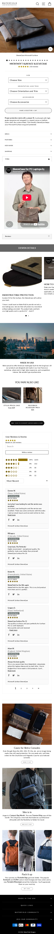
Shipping (8, 151)
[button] (7, 60)
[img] (27, 500)
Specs (7, 134)
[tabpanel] (27, 159)
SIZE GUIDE (9, 145)
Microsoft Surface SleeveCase (18, 526)
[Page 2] (32, 688)
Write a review (27, 452)
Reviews (8, 236)
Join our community (27, 919)
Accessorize (28, 97)
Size (28, 75)
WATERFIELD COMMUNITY (27, 912)
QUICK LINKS (27, 905)
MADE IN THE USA (27, 898)
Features (8, 139)
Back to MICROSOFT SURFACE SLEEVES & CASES (29, 423)
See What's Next (27, 824)
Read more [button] (12, 515)
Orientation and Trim (28, 86)
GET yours (27, 888)
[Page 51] (38, 688)
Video (7, 159)
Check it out (27, 762)
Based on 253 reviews (13, 442)
